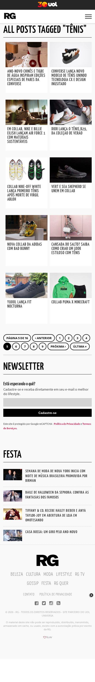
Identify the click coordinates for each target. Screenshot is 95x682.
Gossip (33, 583)
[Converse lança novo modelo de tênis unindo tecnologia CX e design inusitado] (71, 66)
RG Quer (61, 583)
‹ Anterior (43, 338)
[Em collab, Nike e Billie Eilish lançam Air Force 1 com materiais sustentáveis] (27, 123)
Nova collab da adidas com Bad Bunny (24, 247)
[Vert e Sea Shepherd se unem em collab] (71, 181)
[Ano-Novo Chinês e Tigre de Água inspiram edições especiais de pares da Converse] (27, 66)
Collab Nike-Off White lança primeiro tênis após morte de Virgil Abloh (24, 193)
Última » (80, 346)
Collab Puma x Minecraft (70, 302)
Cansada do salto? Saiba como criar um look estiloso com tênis (70, 249)
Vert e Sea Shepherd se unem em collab (68, 189)
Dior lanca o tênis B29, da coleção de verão (69, 131)
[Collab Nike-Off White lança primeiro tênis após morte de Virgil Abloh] (27, 181)
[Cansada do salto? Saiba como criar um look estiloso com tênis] (71, 239)
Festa (46, 583)
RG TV (80, 574)
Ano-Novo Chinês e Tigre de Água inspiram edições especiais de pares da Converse (26, 77)
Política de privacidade (56, 594)
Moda (48, 574)
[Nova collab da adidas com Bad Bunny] (27, 239)
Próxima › (58, 346)
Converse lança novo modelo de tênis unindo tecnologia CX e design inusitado (69, 77)
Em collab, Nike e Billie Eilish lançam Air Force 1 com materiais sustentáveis (26, 135)
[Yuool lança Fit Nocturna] (27, 297)
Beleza (17, 574)
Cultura (33, 574)
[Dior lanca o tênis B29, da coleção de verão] (71, 123)
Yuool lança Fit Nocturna (19, 304)
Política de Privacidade (67, 423)
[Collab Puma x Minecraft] (71, 297)
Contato (28, 594)
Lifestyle (64, 574)
